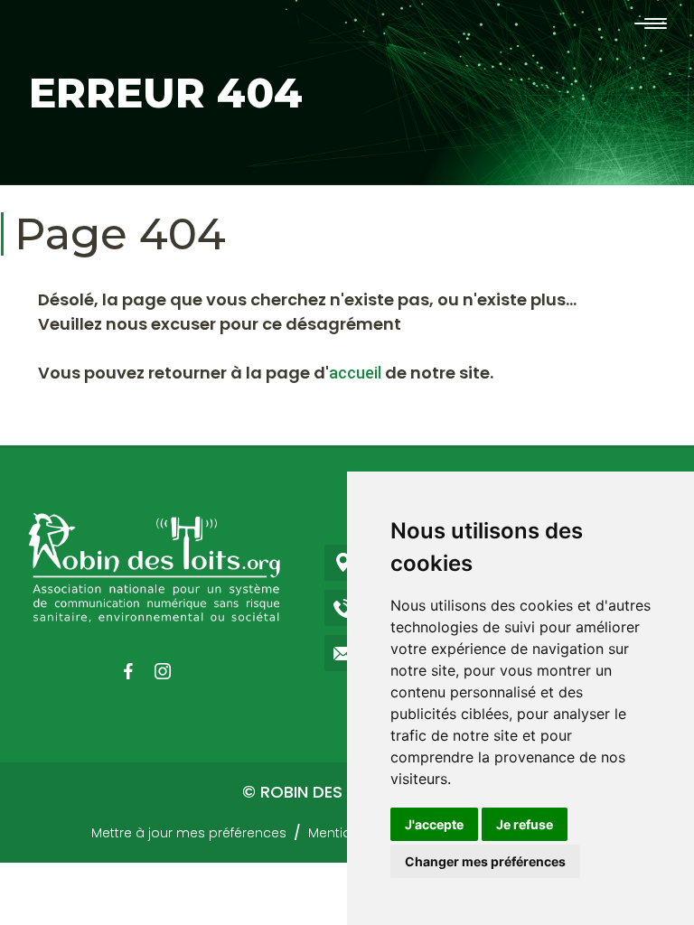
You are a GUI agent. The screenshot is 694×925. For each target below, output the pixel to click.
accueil (355, 372)
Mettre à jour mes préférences (188, 833)
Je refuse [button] (524, 824)
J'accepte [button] (434, 824)
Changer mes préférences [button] (485, 861)
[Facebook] (137, 671)
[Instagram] (172, 671)
